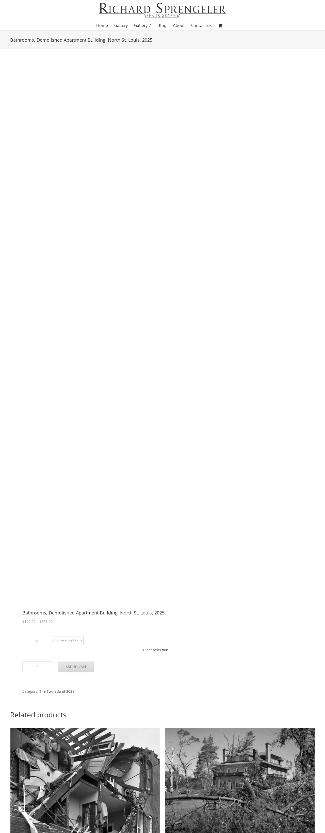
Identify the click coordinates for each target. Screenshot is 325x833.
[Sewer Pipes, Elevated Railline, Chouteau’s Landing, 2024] (83, 330)
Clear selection (155, 649)
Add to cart (76, 667)
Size (34, 640)
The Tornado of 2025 (56, 691)
